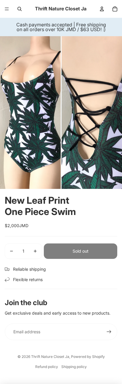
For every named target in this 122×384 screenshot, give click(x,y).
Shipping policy (74, 366)
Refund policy (46, 366)
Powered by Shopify (88, 356)
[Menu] (7, 9)
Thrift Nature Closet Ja (50, 356)
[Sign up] (109, 331)
